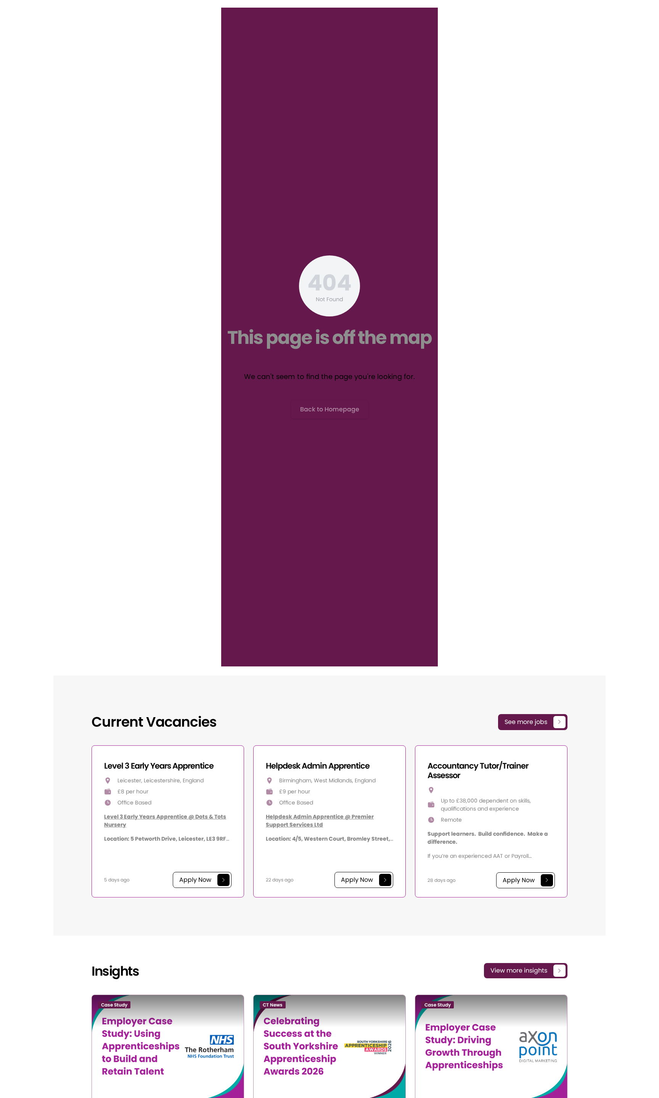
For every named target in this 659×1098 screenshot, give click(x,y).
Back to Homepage (329, 409)
